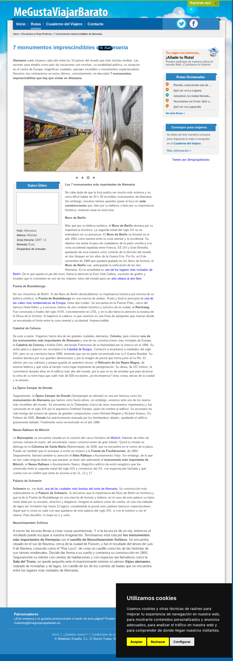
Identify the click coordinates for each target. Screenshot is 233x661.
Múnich (115, 438)
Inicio (21, 24)
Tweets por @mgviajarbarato (190, 159)
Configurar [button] (182, 642)
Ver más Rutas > (175, 113)
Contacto (95, 24)
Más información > (179, 150)
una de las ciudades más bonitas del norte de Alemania (81, 488)
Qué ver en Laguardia (185, 106)
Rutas (36, 24)
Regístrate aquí (200, 3)
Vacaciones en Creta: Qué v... (190, 101)
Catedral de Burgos (79, 349)
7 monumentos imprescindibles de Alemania (78, 34)
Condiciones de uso (105, 634)
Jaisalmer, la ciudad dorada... (190, 96)
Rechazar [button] (158, 642)
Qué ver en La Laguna (185, 90)
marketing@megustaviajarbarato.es (37, 623)
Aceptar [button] (136, 642)
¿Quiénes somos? (75, 634)
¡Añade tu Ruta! (180, 57)
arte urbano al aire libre (126, 278)
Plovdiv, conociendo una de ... (190, 85)
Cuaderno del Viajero (64, 24)
